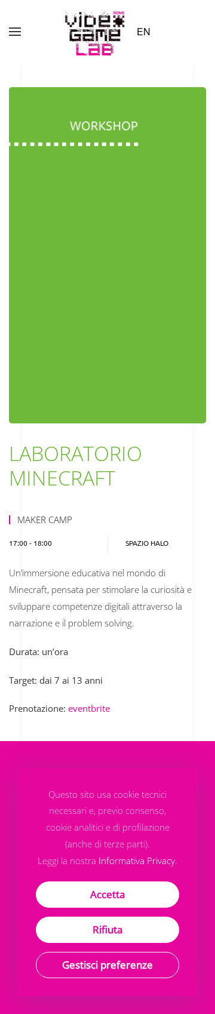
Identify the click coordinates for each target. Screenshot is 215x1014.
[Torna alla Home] (96, 31)
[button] (15, 31)
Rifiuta (107, 929)
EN (143, 31)
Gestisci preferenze (107, 965)
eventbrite (89, 708)
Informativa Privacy (137, 860)
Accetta (107, 894)
